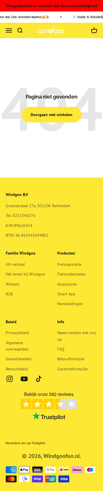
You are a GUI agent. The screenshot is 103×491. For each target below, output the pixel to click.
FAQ (60, 349)
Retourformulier (71, 358)
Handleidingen (70, 303)
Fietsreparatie (69, 264)
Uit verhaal (15, 264)
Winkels (12, 284)
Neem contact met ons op (76, 336)
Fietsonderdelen (71, 274)
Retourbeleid (17, 368)
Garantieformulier (72, 368)
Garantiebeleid (18, 358)
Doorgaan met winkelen (51, 114)
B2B (9, 293)
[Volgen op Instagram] (9, 379)
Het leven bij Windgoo (25, 274)
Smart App (66, 293)
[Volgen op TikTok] (39, 379)
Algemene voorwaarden (17, 346)
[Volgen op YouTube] (24, 379)
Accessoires (67, 284)
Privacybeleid (17, 332)
